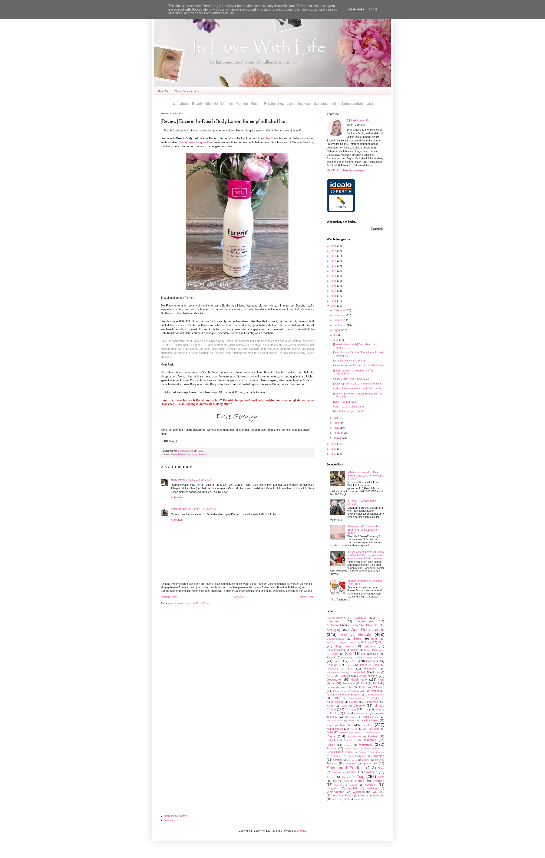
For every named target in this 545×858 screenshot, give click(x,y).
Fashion (332, 665)
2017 (334, 290)
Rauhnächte (350, 740)
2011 (334, 453)
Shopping (377, 755)
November (340, 315)
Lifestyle (359, 705)
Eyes (337, 661)
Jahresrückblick (375, 694)
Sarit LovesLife (186, 450)
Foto (350, 668)
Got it (373, 9)
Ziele (347, 799)
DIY (363, 653)
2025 (334, 251)
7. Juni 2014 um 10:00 (199, 479)
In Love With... (359, 691)
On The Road (371, 728)
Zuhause (358, 799)
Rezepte (332, 748)
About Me (162, 91)
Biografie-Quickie (348, 642)
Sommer (366, 760)
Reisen (331, 744)
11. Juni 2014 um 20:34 (202, 509)
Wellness (359, 791)
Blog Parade (344, 646)
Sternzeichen (339, 772)
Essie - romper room (345, 401)
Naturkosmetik (335, 728)
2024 (334, 256)
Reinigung (369, 739)
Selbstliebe (336, 756)
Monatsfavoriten (335, 720)
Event (380, 657)
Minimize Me (370, 716)
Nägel (330, 725)
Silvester (337, 760)
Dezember (340, 310)
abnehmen (334, 621)
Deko (348, 653)
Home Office (346, 687)
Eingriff (331, 657)
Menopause (351, 717)
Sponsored (369, 763)
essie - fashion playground (348, 406)
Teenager (346, 777)
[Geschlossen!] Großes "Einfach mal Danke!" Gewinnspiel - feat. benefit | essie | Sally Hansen (365, 555)
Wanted (352, 788)
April (337, 422)
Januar (338, 437)
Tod (335, 781)
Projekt (331, 740)
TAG (330, 777)
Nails (367, 725)
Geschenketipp (367, 676)
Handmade (348, 683)
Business (379, 650)
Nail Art (346, 725)
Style (354, 772)
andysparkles (179, 509)
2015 (334, 300)
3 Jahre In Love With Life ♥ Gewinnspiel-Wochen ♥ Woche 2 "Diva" (365, 475)
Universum (339, 785)
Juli (336, 335)
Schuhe (348, 752)
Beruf (374, 638)
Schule (362, 752)
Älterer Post (306, 597)
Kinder (375, 698)
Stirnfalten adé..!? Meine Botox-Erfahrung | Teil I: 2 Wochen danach (365, 529)
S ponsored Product (369, 748)
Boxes (354, 649)
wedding (372, 788)
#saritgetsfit (360, 617)
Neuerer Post (169, 597)
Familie (371, 661)
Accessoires (365, 621)
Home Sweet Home (371, 687)
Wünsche (336, 799)
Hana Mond (178, 479)
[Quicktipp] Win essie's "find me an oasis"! (357, 383)
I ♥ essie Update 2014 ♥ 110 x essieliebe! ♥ (358, 365)
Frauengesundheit (336, 672)
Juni (336, 340)
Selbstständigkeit (356, 756)
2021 (334, 271)
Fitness (363, 665)
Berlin (357, 638)
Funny (376, 672)
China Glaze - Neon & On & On (351, 378)
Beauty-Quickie (335, 638)
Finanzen (349, 665)
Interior (375, 691)
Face (353, 661)
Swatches (370, 772)
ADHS (351, 625)
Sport (381, 768)
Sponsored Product (197, 454)
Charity (334, 653)
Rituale (348, 748)
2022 (334, 266)
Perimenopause (373, 732)
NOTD (353, 728)
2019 (334, 280)
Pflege (174, 454)
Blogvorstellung (336, 649)
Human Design (340, 691)
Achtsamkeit (334, 625)
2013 (334, 444)
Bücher (367, 650)
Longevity (379, 709)
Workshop (378, 795)
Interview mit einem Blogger (343, 694)
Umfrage (378, 780)
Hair (333, 683)
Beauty (364, 634)
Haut (376, 683)
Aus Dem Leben (367, 629)
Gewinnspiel (359, 679)
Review (182, 454)
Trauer (345, 781)
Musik (352, 720)
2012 (334, 449)
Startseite (238, 597)
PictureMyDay (354, 736)
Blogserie (370, 646)
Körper (353, 701)
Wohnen (364, 796)
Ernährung (346, 657)
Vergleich (371, 784)
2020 (334, 276)
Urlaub (353, 784)
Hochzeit (331, 687)
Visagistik (332, 788)
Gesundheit (334, 679)
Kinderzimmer (335, 701)
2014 (334, 305)
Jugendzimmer (357, 698)
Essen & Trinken (364, 657)
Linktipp (350, 709)
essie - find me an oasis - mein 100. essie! (357, 388)
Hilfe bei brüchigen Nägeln (348, 411)
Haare (381, 679)
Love (347, 713)
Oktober (338, 320)
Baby (343, 634)
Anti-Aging (334, 630)
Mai (336, 417)
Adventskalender (368, 625)
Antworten (177, 497)
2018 (334, 286)
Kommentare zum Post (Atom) (192, 603)
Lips (365, 709)
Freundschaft (358, 672)
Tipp (360, 776)
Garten (330, 676)
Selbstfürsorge (377, 752)
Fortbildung (332, 669)
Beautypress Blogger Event (196, 142)
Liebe (344, 706)
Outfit (330, 732)
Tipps (381, 777)
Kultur (330, 705)
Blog (381, 642)
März (337, 427)
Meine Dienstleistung (187, 91)
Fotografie (370, 668)
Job (336, 698)
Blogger (301, 830)
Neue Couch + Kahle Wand (349, 360)
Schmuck (332, 752)
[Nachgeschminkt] (336, 617)
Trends (359, 780)
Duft (375, 653)
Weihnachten (335, 791)
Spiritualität (350, 763)
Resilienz (348, 745)
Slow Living (352, 760)
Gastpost (345, 676)
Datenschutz (171, 820)
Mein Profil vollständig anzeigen (345, 170)
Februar (338, 432)
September (340, 325)
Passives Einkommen (350, 732)
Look (333, 713)
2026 (334, 246)
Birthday (366, 642)
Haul (364, 683)
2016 (334, 296)
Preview (372, 736)
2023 (334, 261)
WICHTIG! (378, 791)
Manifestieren (362, 713)
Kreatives (371, 701)
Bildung (330, 642)
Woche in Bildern (343, 795)
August (338, 330)
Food (376, 665)
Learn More (356, 9)
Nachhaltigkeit (369, 720)
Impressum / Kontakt (175, 816)
